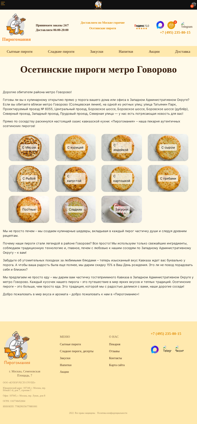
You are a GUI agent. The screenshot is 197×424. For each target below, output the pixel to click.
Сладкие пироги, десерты (76, 351)
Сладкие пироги (61, 51)
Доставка (182, 51)
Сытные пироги (20, 51)
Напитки (126, 51)
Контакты (115, 358)
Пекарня (114, 344)
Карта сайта (117, 365)
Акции (154, 51)
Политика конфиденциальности (112, 413)
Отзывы (114, 351)
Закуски (96, 51)
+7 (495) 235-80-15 (175, 32)
